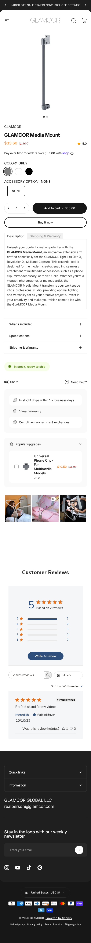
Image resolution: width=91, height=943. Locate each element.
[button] (18, 508)
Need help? (79, 382)
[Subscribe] (79, 850)
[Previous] (6, 5)
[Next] (85, 5)
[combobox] (67, 686)
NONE (16, 191)
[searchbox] (26, 675)
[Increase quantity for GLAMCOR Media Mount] (24, 208)
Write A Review (46, 656)
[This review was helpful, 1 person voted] (63, 728)
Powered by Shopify (59, 918)
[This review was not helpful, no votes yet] (71, 728)
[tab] (15, 236)
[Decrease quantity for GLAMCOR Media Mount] (8, 208)
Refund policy (17, 924)
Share (14, 382)
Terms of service (53, 924)
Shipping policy (73, 924)
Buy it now (45, 222)
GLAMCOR (12, 126)
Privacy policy (34, 924)
